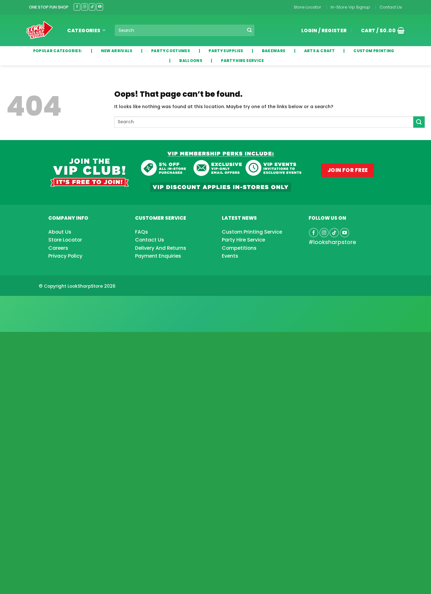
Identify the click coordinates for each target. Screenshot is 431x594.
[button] (380, 30)
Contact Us (391, 7)
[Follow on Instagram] (84, 6)
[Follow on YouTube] (99, 6)
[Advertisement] (50, 304)
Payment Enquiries (158, 256)
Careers (58, 248)
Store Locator (307, 7)
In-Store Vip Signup (350, 7)
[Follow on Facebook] (77, 6)
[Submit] (249, 30)
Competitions (239, 248)
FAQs (141, 232)
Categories (84, 30)
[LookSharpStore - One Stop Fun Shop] (39, 30)
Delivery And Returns (160, 248)
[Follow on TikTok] (92, 6)
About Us (59, 232)
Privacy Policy (65, 256)
